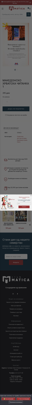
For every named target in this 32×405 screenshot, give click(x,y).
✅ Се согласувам (8, 399)
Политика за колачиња (16, 402)
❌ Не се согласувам (23, 399)
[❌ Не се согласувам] (30, 399)
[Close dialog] (31, 195)
